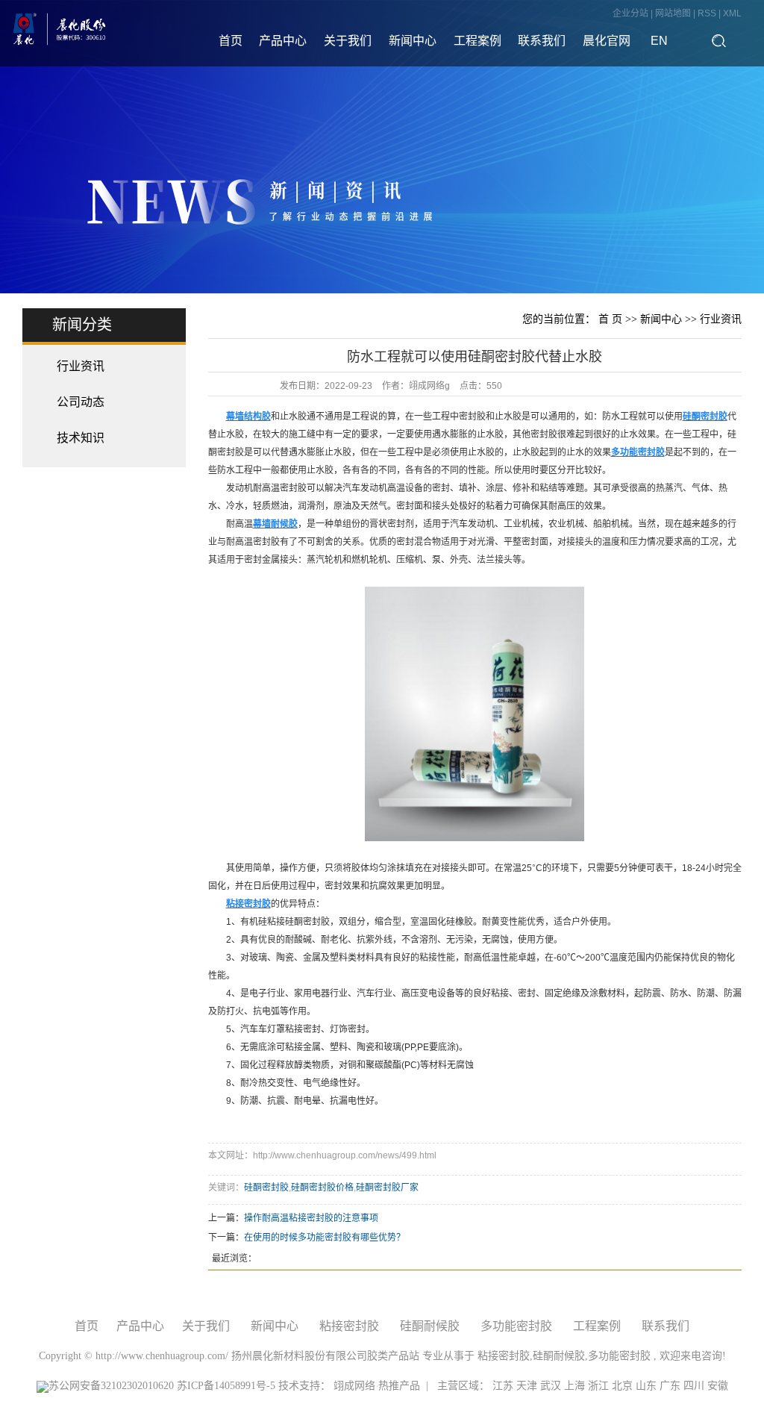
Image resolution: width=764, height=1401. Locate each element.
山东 (646, 1385)
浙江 (598, 1385)
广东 (670, 1385)
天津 (526, 1385)
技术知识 (80, 437)
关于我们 (348, 40)
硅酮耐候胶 (430, 1326)
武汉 (550, 1385)
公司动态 (80, 402)
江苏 (502, 1385)
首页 (230, 40)
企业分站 (630, 13)
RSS (707, 13)
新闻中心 (412, 40)
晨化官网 (606, 40)
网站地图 (674, 13)
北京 (622, 1385)
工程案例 (477, 40)
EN (659, 40)
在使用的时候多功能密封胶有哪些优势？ (324, 1237)
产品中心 (283, 40)
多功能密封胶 (516, 1326)
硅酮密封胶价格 (322, 1187)
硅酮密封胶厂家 (387, 1187)
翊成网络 (356, 1385)
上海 (574, 1385)
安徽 (717, 1385)
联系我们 (542, 40)
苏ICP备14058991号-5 (226, 1385)
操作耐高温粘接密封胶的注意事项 (311, 1218)
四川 (693, 1385)
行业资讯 (80, 366)
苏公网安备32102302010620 (111, 1385)
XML (732, 13)
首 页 (610, 319)
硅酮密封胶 (266, 1187)
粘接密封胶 (349, 1326)
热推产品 (399, 1385)
